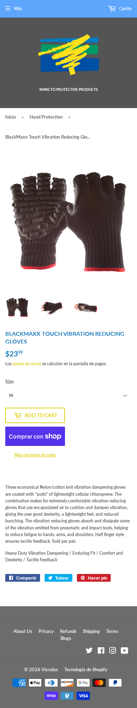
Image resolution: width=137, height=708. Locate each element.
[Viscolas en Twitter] (89, 651)
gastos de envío (27, 363)
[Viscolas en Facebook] (101, 651)
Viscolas (49, 669)
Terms (112, 631)
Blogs (65, 638)
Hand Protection (46, 117)
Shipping (91, 631)
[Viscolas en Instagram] (112, 651)
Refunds (68, 631)
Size (9, 382)
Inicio (10, 117)
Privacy (46, 631)
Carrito (125, 8)
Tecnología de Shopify (85, 669)
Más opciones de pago (35, 454)
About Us (22, 631)
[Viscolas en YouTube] (124, 651)
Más (18, 8)
